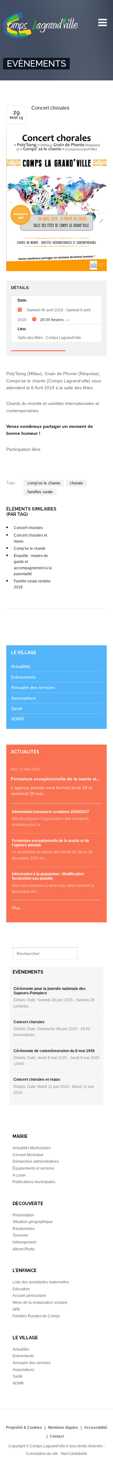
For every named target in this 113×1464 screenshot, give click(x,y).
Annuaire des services (33, 687)
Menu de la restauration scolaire (40, 1302)
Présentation (23, 1215)
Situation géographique (33, 1222)
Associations (23, 698)
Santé (17, 708)
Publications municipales (34, 1182)
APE (16, 1309)
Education (21, 1289)
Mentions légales (63, 1427)
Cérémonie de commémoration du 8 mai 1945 (54, 1051)
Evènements (23, 677)
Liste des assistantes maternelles (41, 1282)
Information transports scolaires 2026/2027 (50, 812)
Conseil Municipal (28, 1155)
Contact (57, 1436)
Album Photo (24, 1249)
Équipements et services (33, 1168)
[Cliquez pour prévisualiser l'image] (56, 200)
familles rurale (40, 491)
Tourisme (20, 1235)
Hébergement (24, 1242)
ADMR (17, 718)
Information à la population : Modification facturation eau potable (48, 876)
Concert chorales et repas (36, 1079)
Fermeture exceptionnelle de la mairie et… (56, 778)
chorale (76, 483)
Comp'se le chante (30, 548)
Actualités (20, 666)
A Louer (19, 1175)
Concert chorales (28, 528)
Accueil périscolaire (29, 1295)
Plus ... (18, 908)
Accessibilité (95, 1427)
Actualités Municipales (32, 1148)
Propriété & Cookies (24, 1427)
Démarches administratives (36, 1161)
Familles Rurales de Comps (36, 1316)
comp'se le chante (43, 483)
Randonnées (24, 1228)
